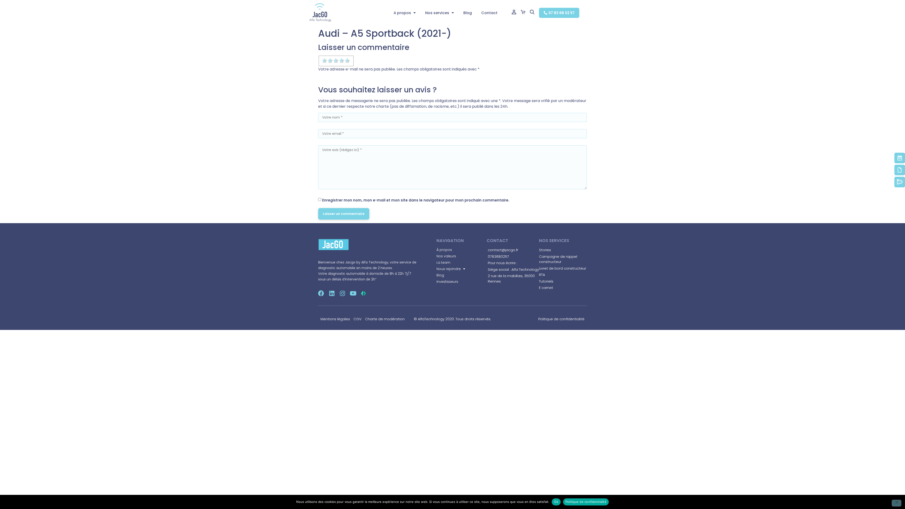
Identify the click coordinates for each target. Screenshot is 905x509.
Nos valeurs (446, 256)
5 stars (347, 60)
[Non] (896, 503)
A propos (402, 13)
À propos (444, 249)
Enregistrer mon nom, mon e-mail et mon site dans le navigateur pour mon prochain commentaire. (415, 200)
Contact (489, 13)
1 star (325, 60)
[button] (559, 13)
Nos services (437, 13)
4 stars (342, 60)
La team (443, 262)
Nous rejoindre (448, 269)
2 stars (330, 60)
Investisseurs (447, 281)
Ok (556, 502)
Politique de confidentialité (585, 502)
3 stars (336, 60)
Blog (467, 13)
